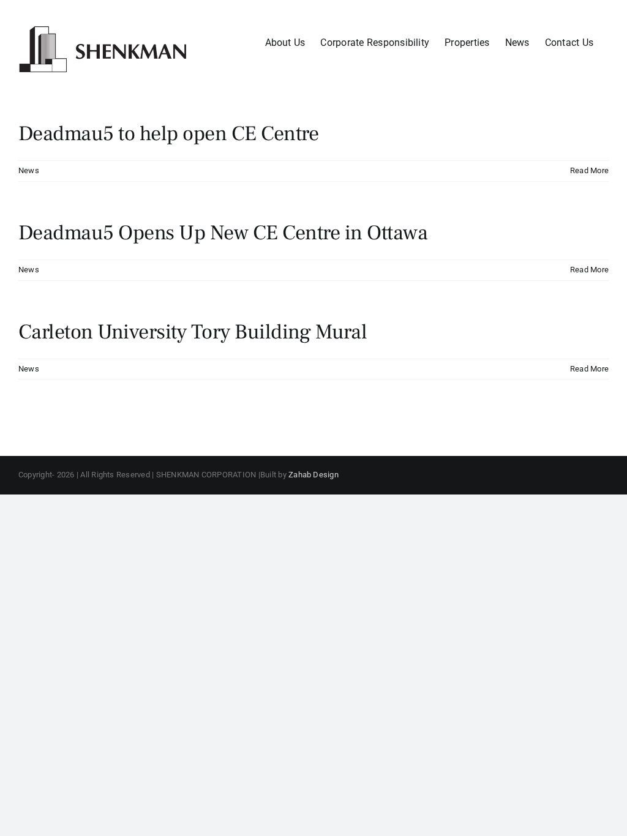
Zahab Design (313, 474)
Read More (589, 170)
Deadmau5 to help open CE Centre (168, 133)
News (28, 170)
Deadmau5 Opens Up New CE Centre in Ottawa (222, 232)
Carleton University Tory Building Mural (192, 331)
